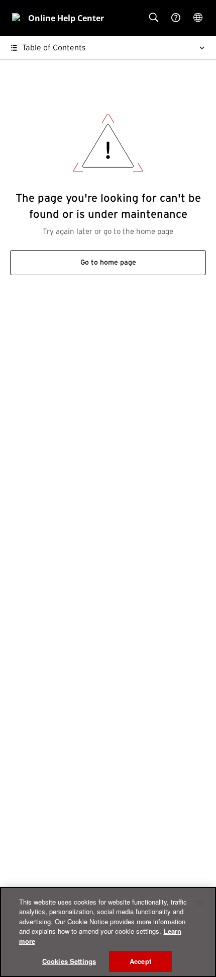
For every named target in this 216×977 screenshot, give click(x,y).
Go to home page (108, 262)
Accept (140, 961)
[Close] (200, 903)
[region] (108, 932)
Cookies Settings (69, 961)
